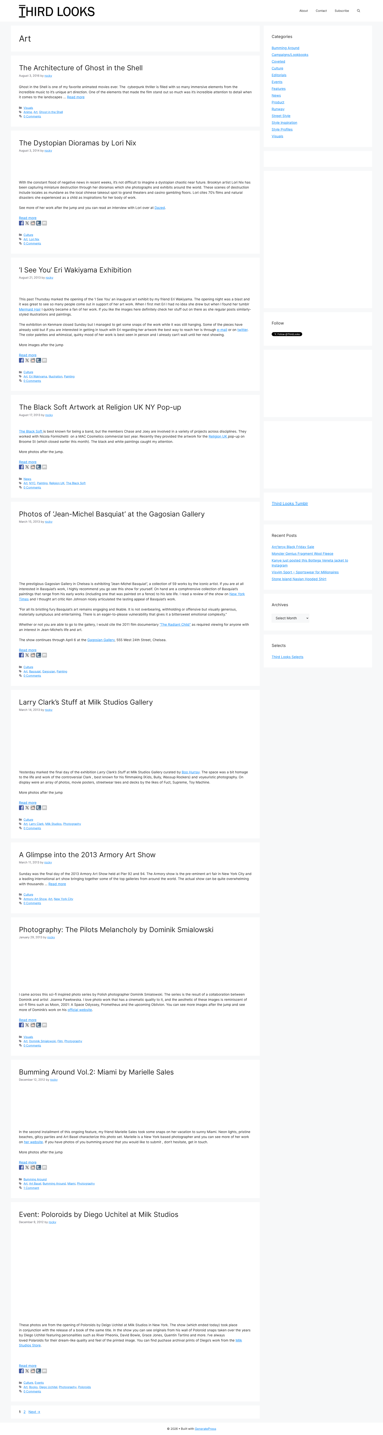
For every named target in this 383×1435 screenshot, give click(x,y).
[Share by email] (44, 223)
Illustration (55, 376)
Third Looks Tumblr (290, 503)
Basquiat (35, 671)
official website (80, 1010)
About (303, 11)
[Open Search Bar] (358, 11)
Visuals (28, 107)
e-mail (222, 330)
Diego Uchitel (48, 1387)
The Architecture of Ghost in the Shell (81, 68)
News (27, 479)
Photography (72, 823)
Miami (71, 1183)
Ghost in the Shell (51, 112)
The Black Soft (31, 431)
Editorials (279, 75)
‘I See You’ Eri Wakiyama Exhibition (75, 270)
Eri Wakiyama (38, 376)
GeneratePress (205, 1429)
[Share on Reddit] (33, 223)
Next (34, 1412)
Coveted (278, 62)
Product (278, 102)
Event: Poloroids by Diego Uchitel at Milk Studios (98, 1214)
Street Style (281, 116)
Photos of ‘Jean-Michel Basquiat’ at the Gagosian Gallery (112, 514)
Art (36, 112)
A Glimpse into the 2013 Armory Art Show (87, 854)
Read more (76, 97)
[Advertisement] (302, 239)
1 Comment (31, 1188)
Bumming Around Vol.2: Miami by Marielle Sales (96, 1072)
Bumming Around (35, 1179)
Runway (278, 109)
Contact (321, 11)
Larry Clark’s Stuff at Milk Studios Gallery (86, 702)
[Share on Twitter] (27, 223)
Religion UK (218, 436)
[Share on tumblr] (38, 223)
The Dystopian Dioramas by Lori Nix (77, 143)
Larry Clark (36, 823)
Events (39, 1382)
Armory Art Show (35, 899)
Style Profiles (282, 129)
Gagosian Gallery (101, 640)
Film (60, 1041)
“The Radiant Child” (175, 625)
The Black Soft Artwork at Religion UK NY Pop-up (100, 407)
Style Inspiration (284, 123)
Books (33, 1387)
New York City (63, 899)
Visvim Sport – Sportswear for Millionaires (305, 572)
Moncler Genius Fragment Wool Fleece (302, 554)
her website (33, 1142)
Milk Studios (53, 823)
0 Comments (32, 116)
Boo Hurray (190, 772)
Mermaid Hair (30, 309)
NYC (32, 483)
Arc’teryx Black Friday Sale (293, 547)
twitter (242, 330)
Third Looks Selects (287, 657)
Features (279, 89)
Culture (28, 234)
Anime (28, 112)
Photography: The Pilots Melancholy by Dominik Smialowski (116, 929)
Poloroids (84, 1387)
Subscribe (342, 11)
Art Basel (35, 1183)
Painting (69, 376)
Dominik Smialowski (42, 1041)
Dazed (160, 208)
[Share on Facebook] (21, 223)
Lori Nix (34, 239)
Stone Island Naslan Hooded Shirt (299, 579)
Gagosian (48, 671)
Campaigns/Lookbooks (290, 55)
